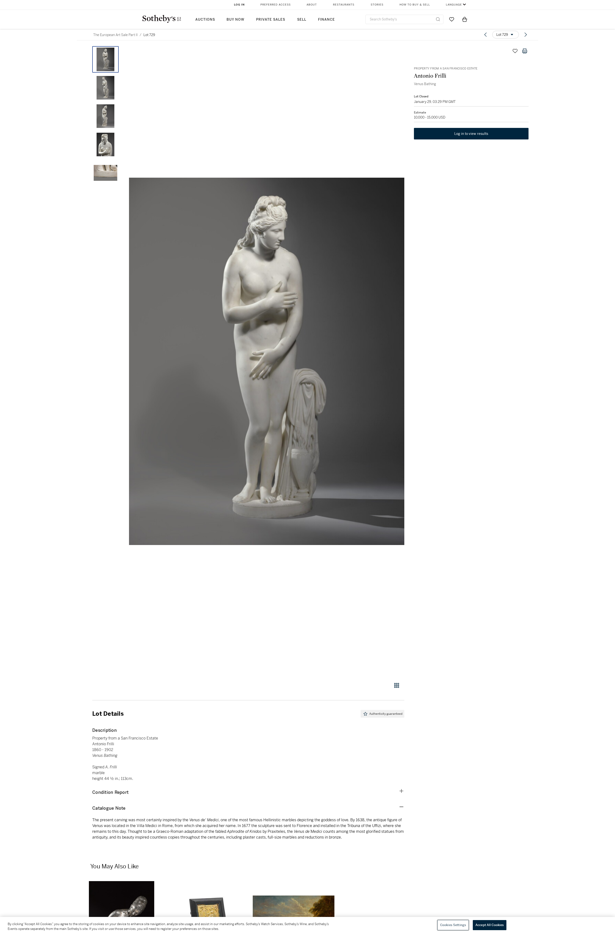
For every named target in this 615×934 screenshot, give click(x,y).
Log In (239, 4)
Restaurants (343, 4)
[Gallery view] (396, 685)
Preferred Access (275, 4)
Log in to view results (471, 134)
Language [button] (454, 4)
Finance (326, 20)
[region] (307, 925)
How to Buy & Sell (415, 4)
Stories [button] (377, 4)
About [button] (312, 4)
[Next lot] (525, 34)
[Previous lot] (485, 34)
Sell (301, 20)
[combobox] (404, 19)
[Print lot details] (525, 51)
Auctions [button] (205, 20)
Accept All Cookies (489, 925)
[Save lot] (515, 51)
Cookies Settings (453, 925)
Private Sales (270, 20)
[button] (266, 361)
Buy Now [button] (235, 20)
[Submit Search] (438, 19)
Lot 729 (149, 35)
